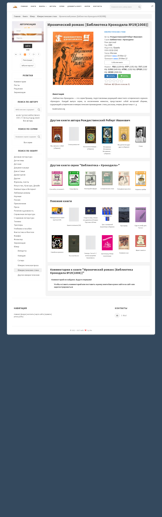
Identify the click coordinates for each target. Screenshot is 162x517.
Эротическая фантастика (79, 442)
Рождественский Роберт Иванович (126, 37)
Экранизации (20, 92)
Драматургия (19, 175)
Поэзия (17, 200)
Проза (16, 207)
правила (48, 314)
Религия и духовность (24, 211)
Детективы (19, 160)
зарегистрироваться (63, 287)
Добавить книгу (74, 6)
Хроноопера (73, 425)
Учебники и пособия (23, 228)
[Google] (34, 54)
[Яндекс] (29, 54)
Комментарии (20, 81)
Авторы (53, 6)
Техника (17, 221)
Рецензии (18, 88)
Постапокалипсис (76, 340)
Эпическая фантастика (78, 430)
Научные (18, 196)
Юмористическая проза (28, 265)
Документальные (21, 167)
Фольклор (18, 239)
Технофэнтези (74, 402)
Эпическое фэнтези (76, 436)
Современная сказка (76, 380)
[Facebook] (38, 54)
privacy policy (18, 317)
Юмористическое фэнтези (79, 459)
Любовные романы (22, 193)
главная (17, 314)
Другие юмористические (29, 275)
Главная (24, 6)
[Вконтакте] (16, 54)
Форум (87, 6)
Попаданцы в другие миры (79, 334)
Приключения (20, 203)
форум (23, 314)
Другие (17, 178)
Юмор (32, 16)
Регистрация (27, 60)
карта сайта (39, 314)
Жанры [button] (42, 6)
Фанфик (17, 236)
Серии (61, 6)
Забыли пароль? (28, 65)
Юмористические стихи (47, 16)
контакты (30, 314)
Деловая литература (76, 13)
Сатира (21, 260)
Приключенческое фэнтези (80, 346)
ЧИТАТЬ (125, 76)
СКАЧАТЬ (111, 76)
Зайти (28, 46)
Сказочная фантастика (78, 363)
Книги (33, 6)
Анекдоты (22, 251)
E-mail (124, 315)
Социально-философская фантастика (84, 385)
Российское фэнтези (77, 357)
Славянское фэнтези (77, 368)
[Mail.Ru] (20, 54)
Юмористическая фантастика (81, 453)
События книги (117, 62)
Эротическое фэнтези (77, 447)
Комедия (22, 255)
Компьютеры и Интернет (25, 189)
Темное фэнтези (75, 397)
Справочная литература (24, 214)
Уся (69, 414)
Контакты (97, 6)
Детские (18, 164)
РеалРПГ (71, 351)
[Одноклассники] (25, 54)
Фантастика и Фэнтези (24, 232)
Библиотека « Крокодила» (122, 39)
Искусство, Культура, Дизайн (27, 185)
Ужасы (70, 408)
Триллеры (18, 225)
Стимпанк (72, 391)
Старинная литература (24, 218)
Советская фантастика (78, 374)
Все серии (28, 142)
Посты (17, 85)
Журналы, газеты (21, 182)
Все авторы (28, 121)
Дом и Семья (19, 171)
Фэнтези (71, 419)
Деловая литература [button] (48, 13)
